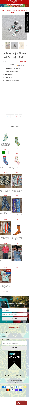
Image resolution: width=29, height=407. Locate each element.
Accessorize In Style (16, 380)
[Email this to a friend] (20, 116)
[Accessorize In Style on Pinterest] (14, 375)
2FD (17, 382)
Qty (3, 92)
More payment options (14, 108)
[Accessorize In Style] (14, 5)
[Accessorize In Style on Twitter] (6, 375)
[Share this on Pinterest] (16, 116)
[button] (14, 65)
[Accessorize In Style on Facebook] (8, 375)
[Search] (23, 5)
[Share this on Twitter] (8, 116)
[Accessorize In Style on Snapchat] (20, 375)
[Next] (25, 45)
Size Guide (23, 61)
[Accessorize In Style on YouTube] (11, 375)
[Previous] (3, 27)
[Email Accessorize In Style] (23, 375)
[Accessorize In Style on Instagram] (17, 375)
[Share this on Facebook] (12, 116)
